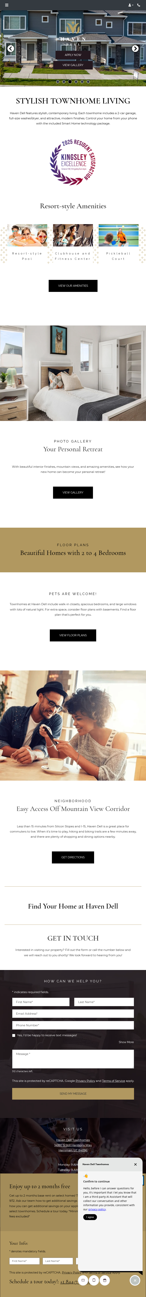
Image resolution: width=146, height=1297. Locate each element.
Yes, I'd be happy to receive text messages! (47, 1035)
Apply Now (73, 55)
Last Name (52, 1260)
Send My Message (73, 1093)
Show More (126, 1042)
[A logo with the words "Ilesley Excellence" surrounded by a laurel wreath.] (73, 161)
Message (23, 1054)
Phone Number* (27, 1025)
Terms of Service (113, 1081)
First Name (19, 1260)
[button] (131, 5)
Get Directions (73, 857)
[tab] (57, 81)
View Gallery (73, 65)
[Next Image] (135, 48)
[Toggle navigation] (6, 5)
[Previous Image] (11, 48)
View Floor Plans (73, 635)
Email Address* (26, 1013)
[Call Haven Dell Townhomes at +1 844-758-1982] (139, 5)
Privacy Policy (85, 1081)
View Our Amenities (73, 286)
